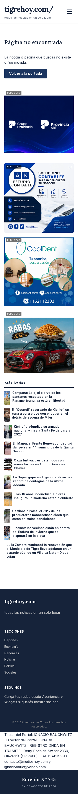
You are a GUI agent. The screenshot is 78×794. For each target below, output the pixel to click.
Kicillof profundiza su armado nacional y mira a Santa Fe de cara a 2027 (42, 430)
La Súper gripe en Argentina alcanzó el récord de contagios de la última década (43, 481)
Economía (11, 646)
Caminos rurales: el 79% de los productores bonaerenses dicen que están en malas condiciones (40, 515)
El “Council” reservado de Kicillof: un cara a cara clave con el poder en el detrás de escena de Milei (40, 413)
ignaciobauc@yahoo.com (25, 767)
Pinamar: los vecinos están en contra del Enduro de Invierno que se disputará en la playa (41, 531)
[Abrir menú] (69, 11)
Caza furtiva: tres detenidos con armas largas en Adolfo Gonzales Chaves (39, 464)
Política (9, 666)
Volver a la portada (25, 73)
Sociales (10, 672)
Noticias (10, 659)
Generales (11, 653)
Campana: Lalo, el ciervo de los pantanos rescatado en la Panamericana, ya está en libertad (38, 396)
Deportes (11, 640)
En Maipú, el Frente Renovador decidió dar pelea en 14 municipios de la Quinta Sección (43, 447)
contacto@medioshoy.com (26, 761)
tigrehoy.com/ (28, 9)
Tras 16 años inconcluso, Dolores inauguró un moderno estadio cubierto (43, 496)
